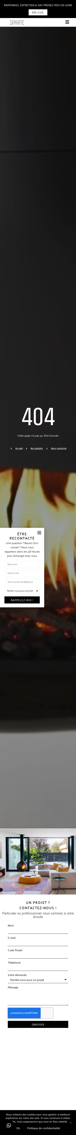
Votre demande (17, 974)
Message (13, 987)
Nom (11, 925)
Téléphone (14, 962)
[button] (9, 1125)
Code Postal (15, 950)
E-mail (12, 937)
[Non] (70, 1122)
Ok (18, 1127)
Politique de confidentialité (43, 1127)
